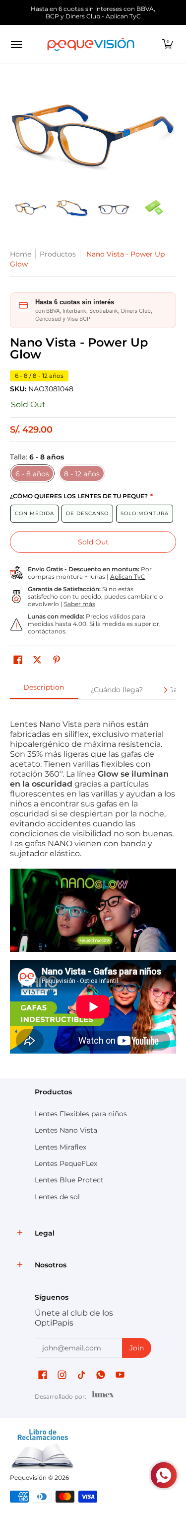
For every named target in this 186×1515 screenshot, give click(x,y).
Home (20, 254)
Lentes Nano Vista (66, 1130)
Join (136, 1347)
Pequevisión (28, 1477)
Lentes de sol (57, 1196)
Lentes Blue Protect (69, 1179)
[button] (167, 44)
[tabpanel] (93, 886)
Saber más (79, 604)
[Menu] (16, 44)
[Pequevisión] (90, 44)
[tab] (44, 690)
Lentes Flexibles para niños (81, 1113)
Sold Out (93, 541)
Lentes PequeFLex (66, 1163)
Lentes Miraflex (60, 1147)
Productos (58, 254)
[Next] (169, 133)
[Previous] (17, 133)
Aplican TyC (127, 576)
